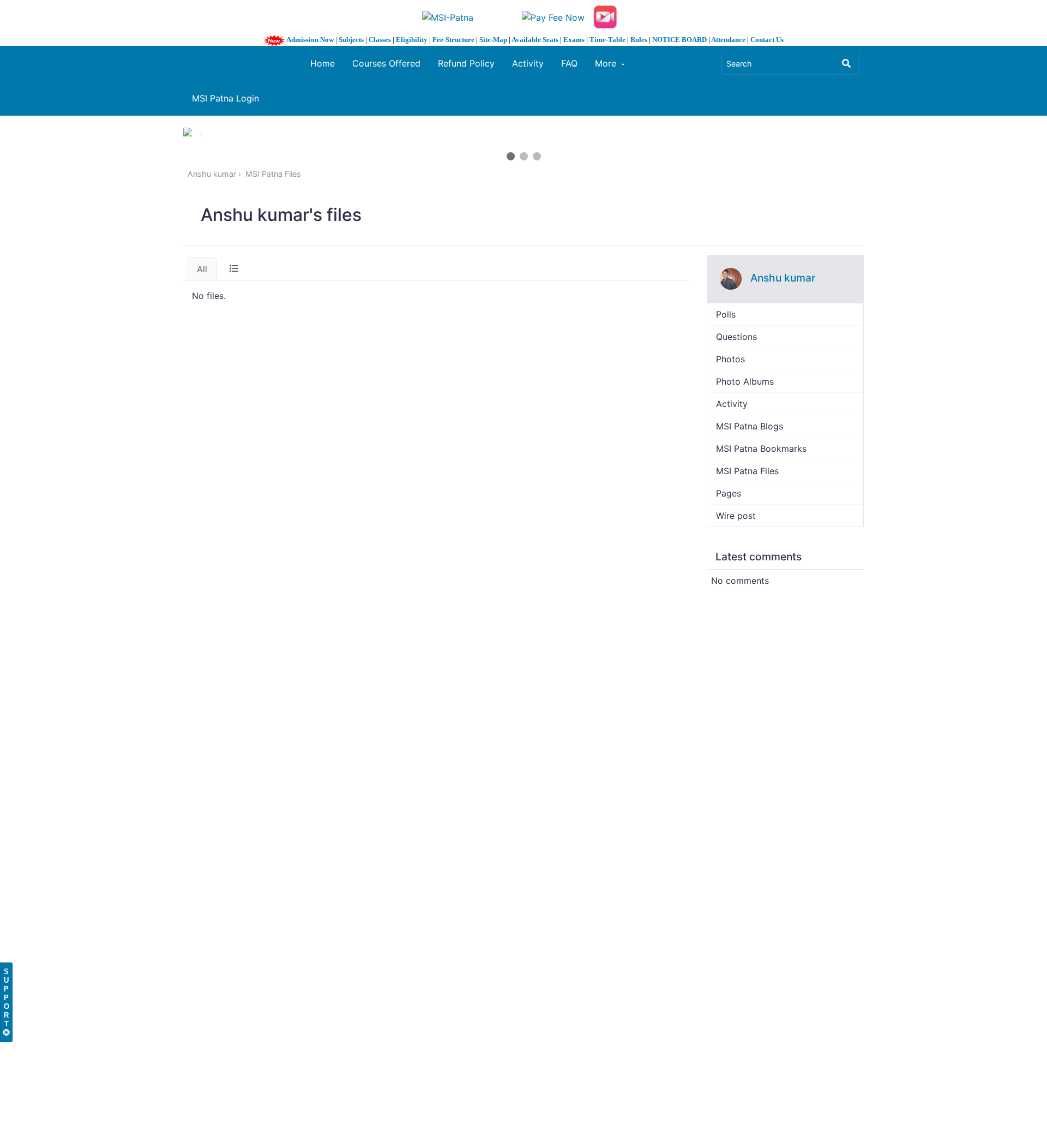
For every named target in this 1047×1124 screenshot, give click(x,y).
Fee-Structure (453, 39)
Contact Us (767, 39)
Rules (638, 39)
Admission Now (310, 39)
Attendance (728, 39)
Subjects (351, 39)
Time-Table (607, 39)
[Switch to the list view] (234, 268)
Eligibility (412, 39)
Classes (380, 39)
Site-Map (493, 39)
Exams (574, 39)
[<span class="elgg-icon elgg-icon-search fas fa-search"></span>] (846, 63)
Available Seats (535, 39)
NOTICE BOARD (679, 39)
